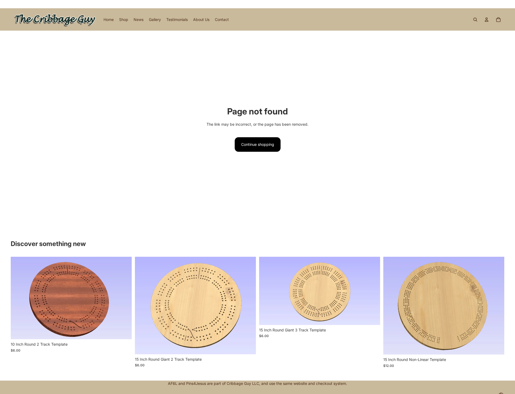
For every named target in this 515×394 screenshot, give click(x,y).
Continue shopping (257, 144)
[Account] (486, 20)
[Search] (475, 20)
